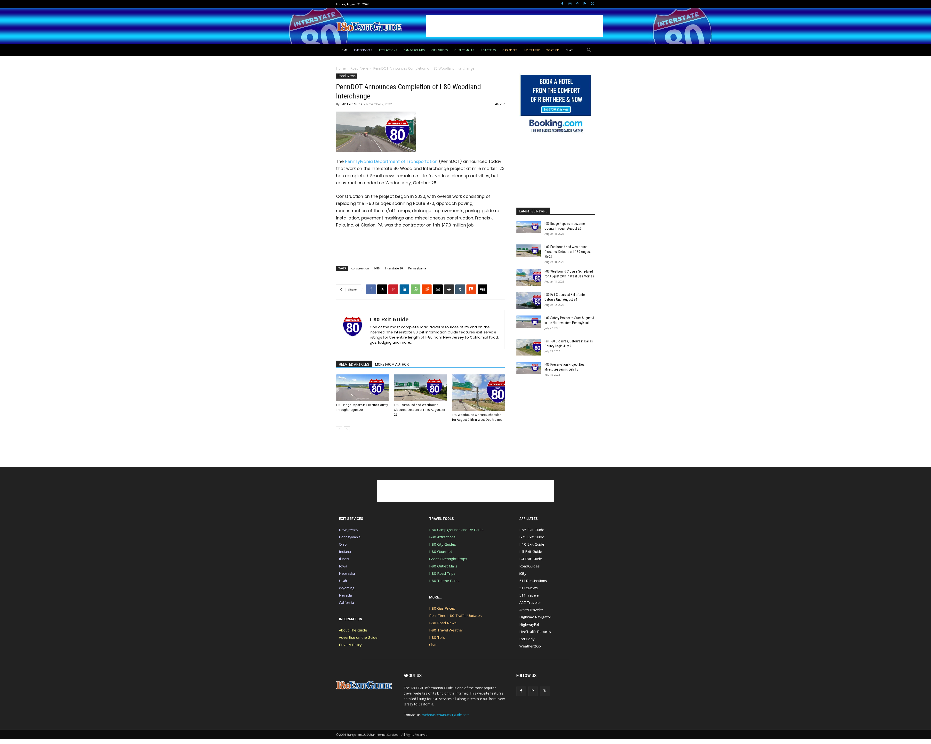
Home (341, 68)
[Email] (438, 289)
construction (360, 268)
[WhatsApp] (415, 289)
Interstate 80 (394, 268)
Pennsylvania (417, 268)
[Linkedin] (404, 289)
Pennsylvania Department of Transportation (391, 161)
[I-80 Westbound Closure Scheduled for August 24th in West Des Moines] (478, 392)
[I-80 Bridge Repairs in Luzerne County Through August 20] (362, 387)
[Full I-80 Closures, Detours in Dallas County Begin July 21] (528, 347)
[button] (589, 50)
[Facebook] (562, 4)
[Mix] (471, 289)
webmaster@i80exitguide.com (446, 714)
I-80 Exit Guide (351, 104)
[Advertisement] (514, 26)
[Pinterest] (577, 4)
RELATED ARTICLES (354, 364)
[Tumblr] (460, 289)
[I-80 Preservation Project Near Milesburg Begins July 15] (528, 368)
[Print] (449, 289)
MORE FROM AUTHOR (392, 364)
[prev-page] (339, 429)
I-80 (377, 268)
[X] (592, 4)
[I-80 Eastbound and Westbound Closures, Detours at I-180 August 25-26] (420, 387)
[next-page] (347, 429)
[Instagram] (569, 4)
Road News (359, 68)
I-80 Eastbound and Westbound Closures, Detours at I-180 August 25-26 (420, 409)
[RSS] (584, 4)
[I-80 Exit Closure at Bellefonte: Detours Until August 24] (528, 300)
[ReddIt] (427, 289)
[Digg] (482, 289)
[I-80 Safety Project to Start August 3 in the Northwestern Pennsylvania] (528, 321)
